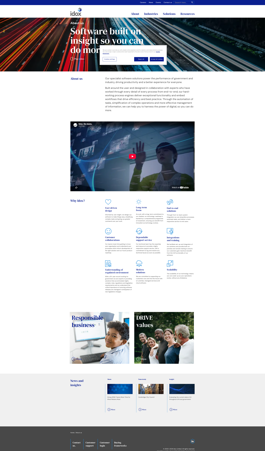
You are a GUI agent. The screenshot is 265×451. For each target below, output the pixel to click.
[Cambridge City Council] (151, 389)
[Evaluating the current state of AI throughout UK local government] (182, 389)
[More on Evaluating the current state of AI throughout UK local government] (172, 410)
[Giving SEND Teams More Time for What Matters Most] (120, 389)
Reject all (141, 59)
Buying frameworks (120, 444)
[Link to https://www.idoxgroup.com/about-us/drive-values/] (141, 359)
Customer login (105, 444)
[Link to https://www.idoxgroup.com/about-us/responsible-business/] (77, 359)
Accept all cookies (157, 59)
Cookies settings (109, 59)
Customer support (90, 444)
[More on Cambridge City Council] (141, 410)
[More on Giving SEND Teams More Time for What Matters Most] (110, 410)
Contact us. (77, 444)
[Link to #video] (77, 59)
